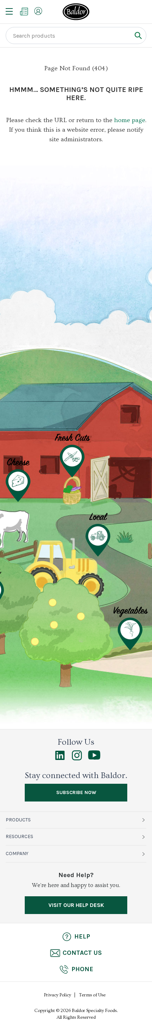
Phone (82, 969)
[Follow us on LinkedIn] (60, 758)
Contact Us (82, 953)
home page (129, 120)
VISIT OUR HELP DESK (76, 905)
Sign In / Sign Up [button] (38, 11)
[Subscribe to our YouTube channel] (94, 758)
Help (82, 936)
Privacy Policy (57, 994)
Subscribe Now (76, 792)
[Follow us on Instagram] (77, 758)
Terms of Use (92, 994)
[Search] (138, 35)
